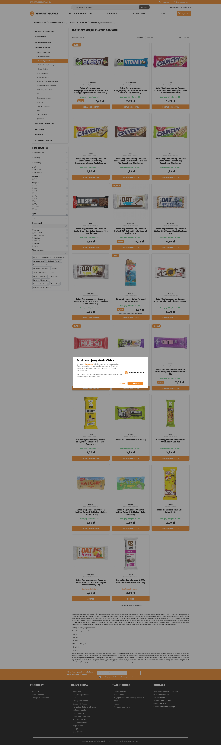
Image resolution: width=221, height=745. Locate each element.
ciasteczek (88, 364)
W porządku (135, 383)
